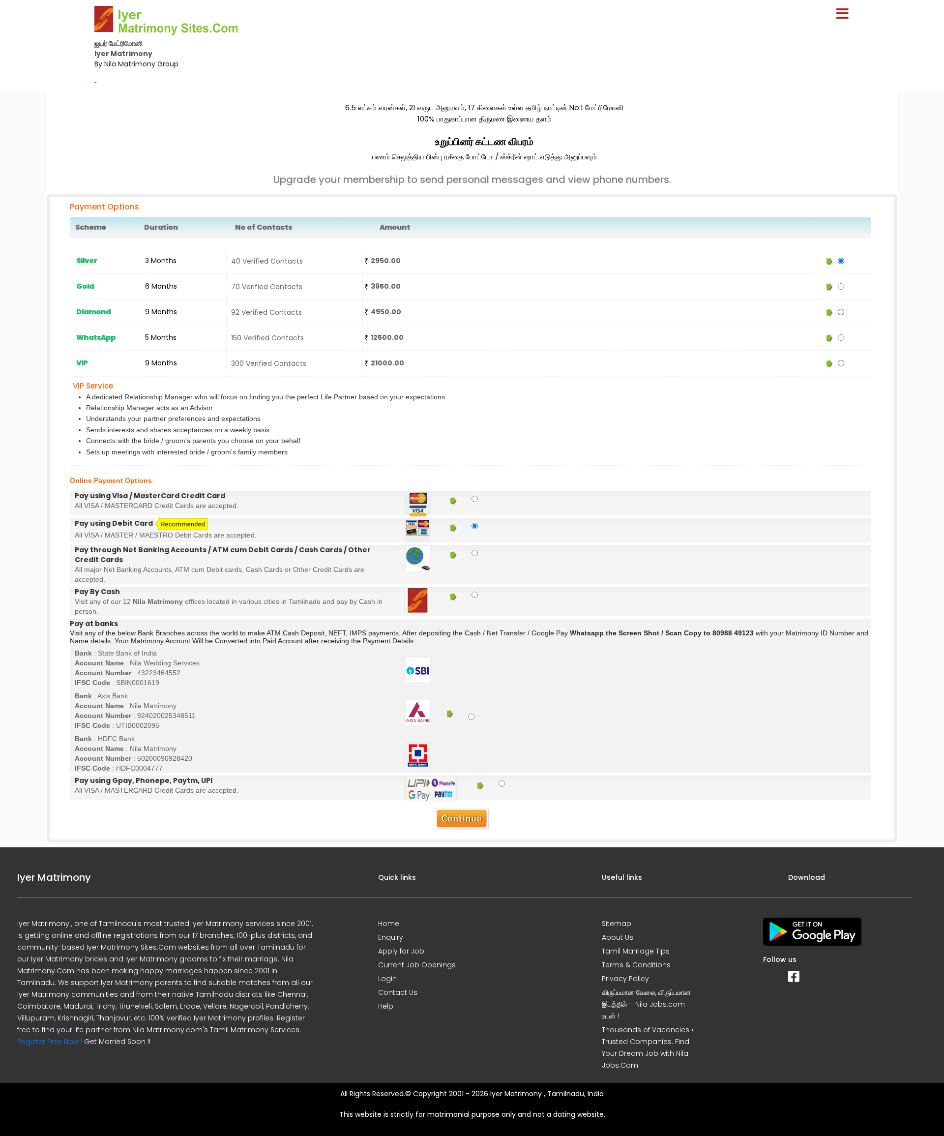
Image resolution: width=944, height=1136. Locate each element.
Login (387, 979)
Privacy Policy (625, 979)
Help (385, 1006)
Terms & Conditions (636, 965)
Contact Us (397, 992)
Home (388, 923)
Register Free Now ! (49, 1041)
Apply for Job (401, 951)
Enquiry (390, 937)
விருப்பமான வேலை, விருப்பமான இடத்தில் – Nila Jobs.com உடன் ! (646, 1004)
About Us (617, 937)
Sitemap (616, 923)
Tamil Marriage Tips (636, 951)
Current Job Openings (417, 965)
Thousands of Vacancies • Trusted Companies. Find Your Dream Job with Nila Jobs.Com (648, 1047)
